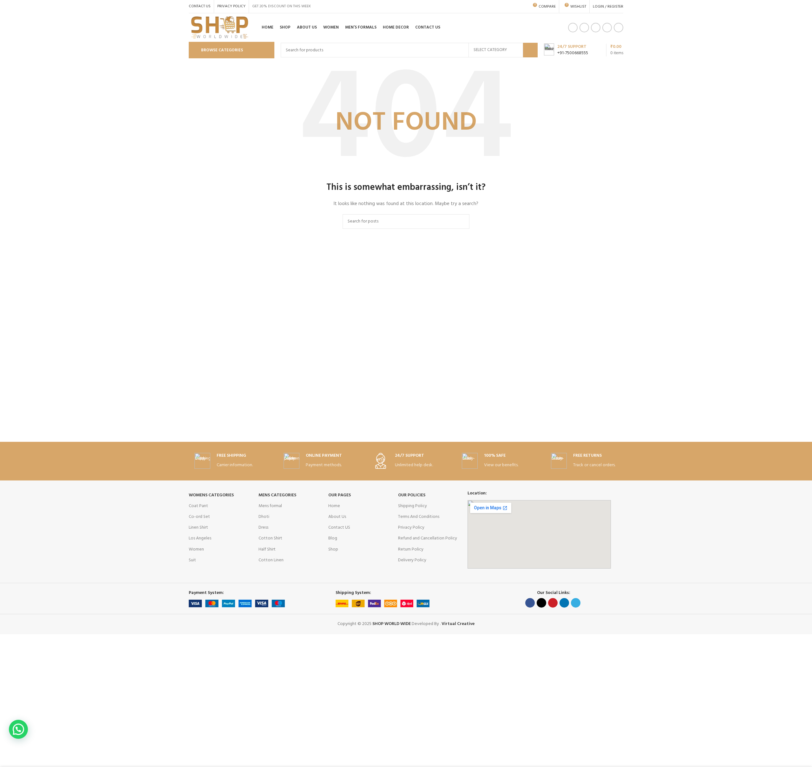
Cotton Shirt (270, 538)
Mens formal (270, 506)
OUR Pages (339, 495)
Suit (192, 560)
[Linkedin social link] (618, 27)
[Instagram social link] (584, 27)
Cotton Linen (271, 560)
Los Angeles (200, 538)
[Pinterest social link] (607, 27)
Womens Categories (211, 495)
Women (196, 549)
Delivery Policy (412, 560)
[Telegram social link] (575, 603)
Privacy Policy (411, 527)
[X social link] (541, 603)
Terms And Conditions (418, 516)
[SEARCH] (530, 50)
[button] (18, 729)
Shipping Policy (412, 506)
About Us (337, 516)
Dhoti (264, 516)
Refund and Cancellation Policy (427, 538)
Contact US (339, 527)
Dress (263, 527)
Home (334, 506)
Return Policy (410, 549)
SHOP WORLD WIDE (391, 624)
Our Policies (411, 495)
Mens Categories (277, 495)
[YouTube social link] (595, 27)
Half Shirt (267, 549)
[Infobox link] (566, 50)
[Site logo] (220, 27)
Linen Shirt (198, 527)
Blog (332, 538)
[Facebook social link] (573, 27)
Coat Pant (198, 506)
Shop (333, 549)
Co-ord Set (199, 516)
